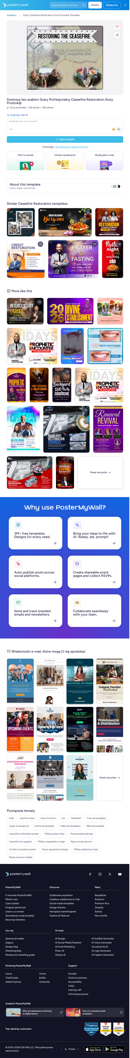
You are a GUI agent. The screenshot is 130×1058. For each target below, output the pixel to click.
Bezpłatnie (100, 895)
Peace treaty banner (81, 841)
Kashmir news (27, 818)
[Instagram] (100, 874)
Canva (8, 973)
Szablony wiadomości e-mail (65, 899)
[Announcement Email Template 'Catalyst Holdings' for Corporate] (79, 681)
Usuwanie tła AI (100, 946)
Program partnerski (15, 907)
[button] (117, 26)
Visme (42, 973)
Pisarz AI (59, 950)
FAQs (71, 985)
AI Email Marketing (65, 946)
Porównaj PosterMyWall (18, 965)
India (11, 818)
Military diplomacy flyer (86, 849)
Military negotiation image (51, 841)
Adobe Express (13, 981)
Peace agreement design (55, 849)
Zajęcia (9, 942)
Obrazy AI (60, 954)
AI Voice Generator (102, 942)
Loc (63, 818)
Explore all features (60, 915)
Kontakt (72, 973)
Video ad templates (70, 826)
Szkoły (98, 911)
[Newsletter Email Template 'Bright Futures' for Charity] (50, 729)
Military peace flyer (55, 833)
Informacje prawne (78, 994)
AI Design (60, 938)
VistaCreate (11, 977)
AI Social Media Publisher (68, 942)
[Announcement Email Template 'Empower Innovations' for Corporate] (79, 778)
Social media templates (62, 903)
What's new (11, 899)
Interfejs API (74, 990)
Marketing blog (13, 950)
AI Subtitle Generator (103, 938)
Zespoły (99, 907)
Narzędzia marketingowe (63, 911)
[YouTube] (119, 874)
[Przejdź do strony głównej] (14, 5)
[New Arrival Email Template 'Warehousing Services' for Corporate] (109, 729)
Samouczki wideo (14, 938)
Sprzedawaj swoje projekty (19, 915)
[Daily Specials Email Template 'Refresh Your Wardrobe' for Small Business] (50, 681)
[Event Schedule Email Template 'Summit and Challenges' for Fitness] (20, 729)
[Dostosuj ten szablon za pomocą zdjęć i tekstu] (65, 57)
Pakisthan (76, 818)
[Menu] (125, 5)
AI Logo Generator (101, 950)
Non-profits (101, 915)
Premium (99, 899)
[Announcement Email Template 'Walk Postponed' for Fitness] (20, 681)
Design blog (11, 946)
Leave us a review (14, 911)
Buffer (42, 977)
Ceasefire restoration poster (24, 833)
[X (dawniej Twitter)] (109, 874)
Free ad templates (96, 818)
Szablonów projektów (61, 895)
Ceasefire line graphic (20, 841)
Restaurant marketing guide (20, 954)
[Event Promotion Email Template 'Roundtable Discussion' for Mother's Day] (20, 778)
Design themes (58, 907)
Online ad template (44, 826)
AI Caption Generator (103, 954)
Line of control (48, 818)
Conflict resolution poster (22, 849)
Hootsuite (44, 981)
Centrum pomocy (77, 977)
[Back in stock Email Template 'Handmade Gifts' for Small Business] (109, 681)
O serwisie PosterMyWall (18, 895)
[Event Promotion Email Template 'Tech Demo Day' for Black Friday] (79, 729)
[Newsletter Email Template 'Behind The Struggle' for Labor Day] (50, 778)
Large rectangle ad (19, 826)
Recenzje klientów (15, 919)
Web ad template (95, 826)
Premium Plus (102, 903)
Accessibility (75, 981)
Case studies (12, 903)
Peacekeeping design (81, 833)
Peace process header (21, 857)
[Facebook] (90, 874)
